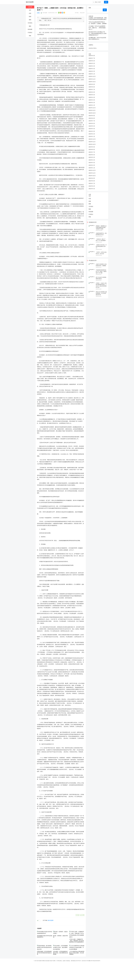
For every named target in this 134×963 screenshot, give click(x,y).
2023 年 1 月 (92, 167)
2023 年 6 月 (92, 154)
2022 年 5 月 (92, 188)
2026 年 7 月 (92, 58)
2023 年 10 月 (92, 144)
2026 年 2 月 (92, 71)
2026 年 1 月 (92, 73)
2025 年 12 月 (92, 76)
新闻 (30, 19)
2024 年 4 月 (92, 128)
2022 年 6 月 (92, 186)
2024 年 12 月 (92, 107)
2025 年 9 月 (92, 84)
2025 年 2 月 (92, 102)
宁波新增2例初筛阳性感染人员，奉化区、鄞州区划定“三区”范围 (101, 271)
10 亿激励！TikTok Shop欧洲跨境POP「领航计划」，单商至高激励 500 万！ (97, 28)
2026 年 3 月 (92, 68)
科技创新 (30, 29)
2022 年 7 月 (92, 183)
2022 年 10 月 (92, 175)
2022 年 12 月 (92, 170)
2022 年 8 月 (92, 180)
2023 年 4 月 (92, 160)
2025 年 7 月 (92, 89)
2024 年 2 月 (92, 133)
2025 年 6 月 (92, 92)
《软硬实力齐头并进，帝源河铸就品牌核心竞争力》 (101, 246)
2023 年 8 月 (92, 149)
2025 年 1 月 (92, 105)
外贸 (30, 13)
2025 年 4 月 (92, 97)
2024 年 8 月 (92, 118)
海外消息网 (30, 2)
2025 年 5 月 (92, 94)
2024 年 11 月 (92, 110)
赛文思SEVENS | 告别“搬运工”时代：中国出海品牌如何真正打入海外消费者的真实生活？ (98, 33)
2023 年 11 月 (92, 141)
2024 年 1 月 (92, 136)
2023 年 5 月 (92, 157)
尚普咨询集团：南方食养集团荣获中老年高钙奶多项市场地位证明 (44, 953)
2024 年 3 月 (92, 131)
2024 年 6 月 (92, 123)
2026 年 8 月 (92, 55)
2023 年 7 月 (92, 152)
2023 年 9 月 (92, 147)
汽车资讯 (30, 23)
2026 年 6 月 (92, 60)
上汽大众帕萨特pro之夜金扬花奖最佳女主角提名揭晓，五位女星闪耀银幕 (76, 953)
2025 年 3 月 (92, 100)
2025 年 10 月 (92, 81)
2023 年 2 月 (92, 165)
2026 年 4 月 (92, 66)
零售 (30, 35)
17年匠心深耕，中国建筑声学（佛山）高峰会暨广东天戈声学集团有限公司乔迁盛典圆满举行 (76, 941)
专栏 (30, 10)
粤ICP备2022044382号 (95, 960)
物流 (30, 26)
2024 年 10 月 (92, 113)
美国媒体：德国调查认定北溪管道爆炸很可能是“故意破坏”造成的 (101, 227)
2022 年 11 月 (92, 173)
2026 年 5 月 (92, 63)
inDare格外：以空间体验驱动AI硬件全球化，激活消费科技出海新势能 (60, 953)
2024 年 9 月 (92, 115)
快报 (30, 16)
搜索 (106, 2)
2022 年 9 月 (92, 178)
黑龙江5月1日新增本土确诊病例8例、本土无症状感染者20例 (101, 293)
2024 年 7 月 (92, 120)
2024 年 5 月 (92, 126)
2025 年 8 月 (92, 87)
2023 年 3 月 (92, 162)
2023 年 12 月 (92, 139)
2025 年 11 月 (92, 79)
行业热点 (30, 32)
